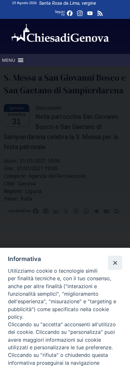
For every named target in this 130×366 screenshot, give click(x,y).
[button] (8, 60)
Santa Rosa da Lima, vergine (67, 3)
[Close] (115, 263)
